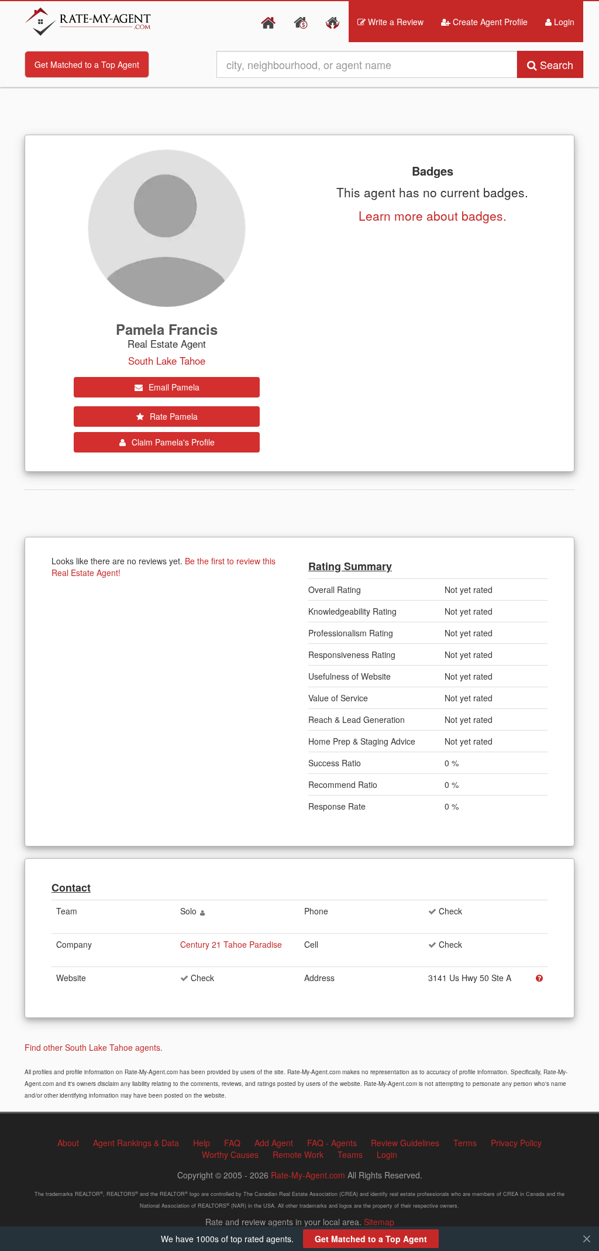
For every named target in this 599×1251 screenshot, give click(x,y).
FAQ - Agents (332, 1143)
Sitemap (379, 1222)
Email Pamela (172, 387)
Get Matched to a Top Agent (87, 64)
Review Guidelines (405, 1143)
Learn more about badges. (433, 215)
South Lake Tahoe (166, 361)
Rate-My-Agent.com (308, 1175)
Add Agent (273, 1143)
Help (201, 1143)
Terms (465, 1143)
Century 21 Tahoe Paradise (231, 944)
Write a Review (395, 22)
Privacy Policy (516, 1143)
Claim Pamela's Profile (172, 442)
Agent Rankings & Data (136, 1143)
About (68, 1143)
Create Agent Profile (489, 22)
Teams (350, 1154)
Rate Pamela (172, 416)
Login (563, 22)
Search (555, 64)
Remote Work (298, 1154)
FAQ (232, 1143)
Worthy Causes (230, 1154)
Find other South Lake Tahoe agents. (94, 1047)
